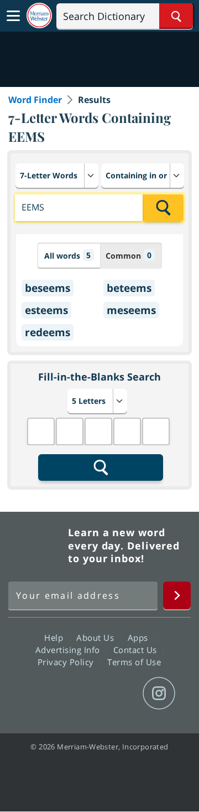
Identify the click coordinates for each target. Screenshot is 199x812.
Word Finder (35, 100)
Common (128, 255)
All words (67, 255)
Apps (139, 637)
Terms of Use (134, 661)
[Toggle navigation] (13, 16)
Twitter (79, 693)
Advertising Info (69, 649)
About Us (96, 637)
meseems (131, 310)
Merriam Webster (36, 545)
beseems (47, 288)
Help (55, 637)
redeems (47, 332)
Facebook (39, 693)
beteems (129, 288)
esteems (46, 310)
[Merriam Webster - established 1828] (39, 16)
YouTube (119, 693)
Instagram (159, 693)
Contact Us (136, 649)
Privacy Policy (67, 661)
